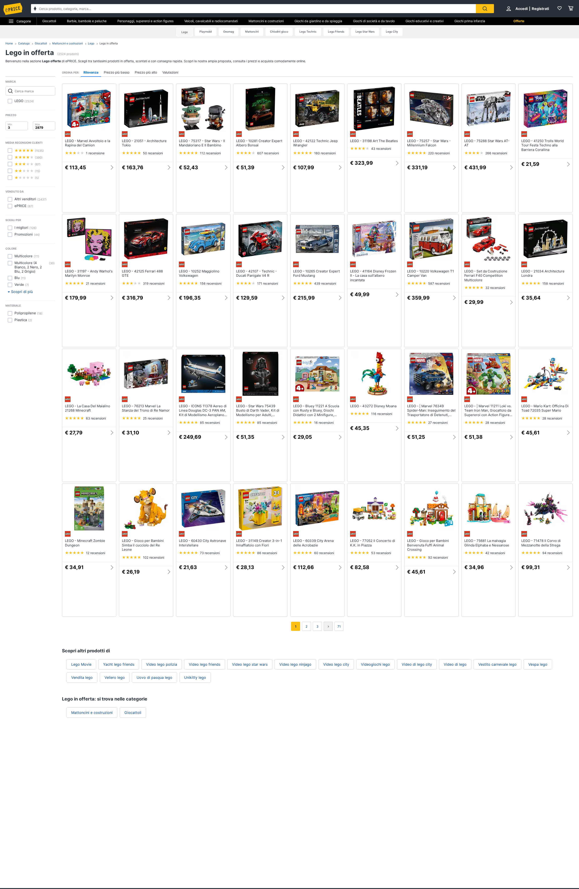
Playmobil (205, 31)
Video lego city (336, 664)
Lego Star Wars (365, 31)
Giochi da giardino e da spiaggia (318, 21)
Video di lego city (417, 664)
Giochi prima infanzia (469, 21)
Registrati (540, 8)
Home (9, 43)
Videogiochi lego (375, 664)
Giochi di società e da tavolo (374, 21)
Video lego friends (204, 664)
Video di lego (455, 664)
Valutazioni (170, 72)
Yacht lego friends (118, 664)
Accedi (521, 8)
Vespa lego (537, 664)
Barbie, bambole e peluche (87, 21)
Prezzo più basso (116, 72)
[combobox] (253, 8)
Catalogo (24, 43)
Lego (184, 32)
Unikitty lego (195, 677)
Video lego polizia (161, 664)
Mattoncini (252, 31)
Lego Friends (336, 31)
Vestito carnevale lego (497, 664)
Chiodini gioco (279, 31)
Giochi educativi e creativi (425, 21)
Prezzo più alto (146, 72)
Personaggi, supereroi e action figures (145, 21)
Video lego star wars (250, 664)
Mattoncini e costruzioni (266, 21)
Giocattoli (49, 21)
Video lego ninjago (295, 664)
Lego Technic (308, 31)
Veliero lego (114, 677)
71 (339, 626)
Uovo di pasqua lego (154, 677)
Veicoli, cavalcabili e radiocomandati (211, 21)
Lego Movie (81, 664)
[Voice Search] (35, 9)
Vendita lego (82, 677)
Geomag (228, 31)
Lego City (392, 31)
